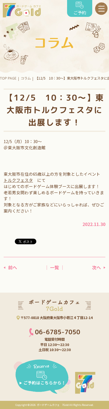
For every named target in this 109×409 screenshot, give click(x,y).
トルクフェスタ (18, 180)
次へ (96, 267)
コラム (26, 78)
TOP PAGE (8, 78)
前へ (12, 267)
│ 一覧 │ (54, 267)
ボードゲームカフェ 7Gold (52, 405)
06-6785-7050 (57, 332)
